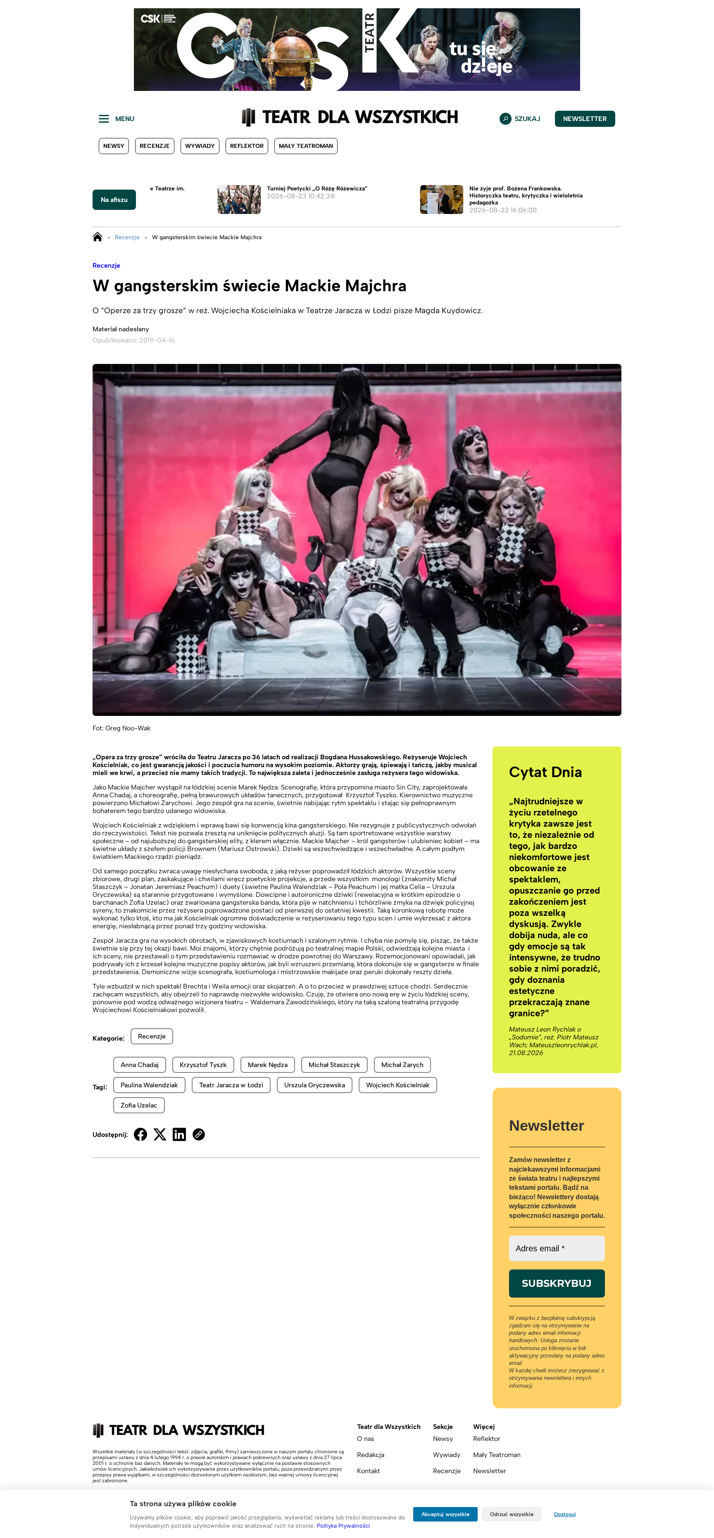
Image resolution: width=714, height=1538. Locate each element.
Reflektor (247, 146)
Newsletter (585, 119)
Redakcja (370, 1455)
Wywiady (200, 146)
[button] (12, 49)
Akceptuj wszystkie (445, 1514)
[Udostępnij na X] (160, 1134)
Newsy (113, 146)
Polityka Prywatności (343, 1525)
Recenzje (155, 146)
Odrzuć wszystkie (511, 1514)
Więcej (484, 1427)
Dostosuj (565, 1514)
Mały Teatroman (306, 146)
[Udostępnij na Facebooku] (140, 1134)
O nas (365, 1439)
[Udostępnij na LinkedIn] (179, 1134)
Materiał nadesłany (121, 329)
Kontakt (368, 1471)
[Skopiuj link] (198, 1134)
